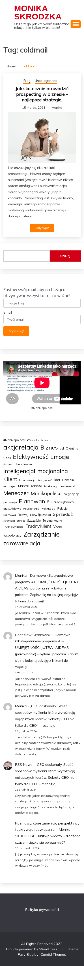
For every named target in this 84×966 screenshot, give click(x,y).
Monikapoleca (46, 493)
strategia (9, 520)
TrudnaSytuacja (13, 526)
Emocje (59, 456)
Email (7, 312)
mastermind (67, 486)
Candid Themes (53, 954)
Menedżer (16, 492)
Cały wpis (42, 228)
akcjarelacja (21, 447)
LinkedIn (68, 480)
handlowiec (24, 464)
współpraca (12, 535)
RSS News (23, 764)
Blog (26, 81)
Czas (7, 458)
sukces (21, 520)
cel (62, 448)
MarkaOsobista (30, 486)
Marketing (50, 486)
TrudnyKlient (38, 526)
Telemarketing (52, 520)
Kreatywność (45, 480)
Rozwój (23, 514)
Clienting (72, 448)
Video (57, 526)
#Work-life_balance (39, 440)
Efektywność (30, 456)
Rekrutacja (48, 508)
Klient (10, 479)
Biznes (49, 447)
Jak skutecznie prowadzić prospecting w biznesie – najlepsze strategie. (42, 94)
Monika (57, 108)
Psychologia (31, 508)
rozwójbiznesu (40, 514)
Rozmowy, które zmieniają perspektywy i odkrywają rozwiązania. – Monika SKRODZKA (47, 829)
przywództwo (12, 508)
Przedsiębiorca (63, 502)
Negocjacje (72, 494)
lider (57, 480)
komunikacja (27, 480)
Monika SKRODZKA (38, 12)
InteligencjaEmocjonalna (35, 471)
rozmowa (9, 514)
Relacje (62, 508)
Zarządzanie (42, 534)
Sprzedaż (63, 514)
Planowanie (34, 501)
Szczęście (34, 520)
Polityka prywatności (42, 909)
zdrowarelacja (21, 543)
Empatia (8, 464)
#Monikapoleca (14, 440)
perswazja (10, 502)
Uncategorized (46, 81)
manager (9, 486)
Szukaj (65, 256)
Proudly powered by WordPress (32, 949)
